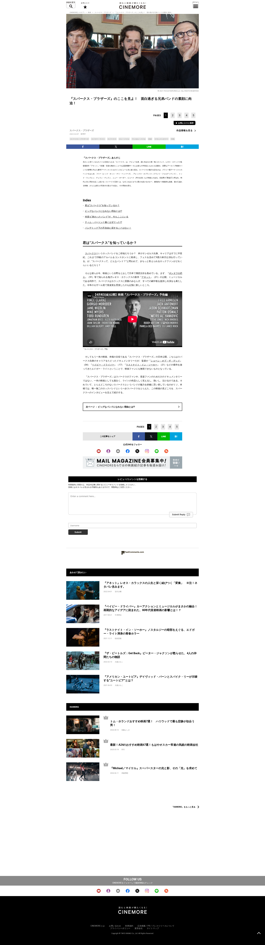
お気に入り (85, 5)
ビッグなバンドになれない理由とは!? (103, 211)
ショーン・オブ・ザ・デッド (165, 360)
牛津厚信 (118, 615)
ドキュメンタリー (161, 139)
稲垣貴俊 (118, 638)
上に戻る (259, 933)
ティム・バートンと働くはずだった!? (103, 222)
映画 (89, 12)
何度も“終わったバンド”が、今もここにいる (106, 216)
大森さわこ (119, 662)
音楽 (150, 139)
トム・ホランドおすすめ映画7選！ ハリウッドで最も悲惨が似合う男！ (152, 723)
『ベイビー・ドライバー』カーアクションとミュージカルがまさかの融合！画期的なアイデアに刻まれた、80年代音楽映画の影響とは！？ (150, 608)
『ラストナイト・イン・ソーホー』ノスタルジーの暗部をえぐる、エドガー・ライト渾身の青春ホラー (149, 631)
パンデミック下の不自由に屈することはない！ (108, 228)
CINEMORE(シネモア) (77, 12)
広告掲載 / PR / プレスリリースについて (155, 926)
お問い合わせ (115, 926)
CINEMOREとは (98, 926)
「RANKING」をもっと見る (183, 807)
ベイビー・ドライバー (103, 364)
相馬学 (83, 134)
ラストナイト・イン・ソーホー (141, 364)
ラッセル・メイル (138, 139)
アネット (145, 277)
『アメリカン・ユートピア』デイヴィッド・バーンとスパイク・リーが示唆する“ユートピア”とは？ (150, 678)
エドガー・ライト (98, 139)
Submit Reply (178, 514)
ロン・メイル (124, 139)
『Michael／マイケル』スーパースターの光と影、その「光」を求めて (153, 768)
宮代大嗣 (118, 592)
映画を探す (70, 5)
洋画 (172, 139)
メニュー (196, 5)
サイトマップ (153, 928)
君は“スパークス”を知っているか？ (102, 205)
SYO (123, 750)
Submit (78, 532)
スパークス (112, 139)
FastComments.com (134, 552)
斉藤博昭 (124, 773)
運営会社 (139, 928)
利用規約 (71, 485)
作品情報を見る (184, 130)
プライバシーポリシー (120, 928)
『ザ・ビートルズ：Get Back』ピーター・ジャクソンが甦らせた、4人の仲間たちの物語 (150, 655)
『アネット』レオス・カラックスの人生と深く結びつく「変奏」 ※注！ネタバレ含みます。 (150, 584)
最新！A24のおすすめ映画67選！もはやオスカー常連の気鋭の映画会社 (154, 744)
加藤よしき (125, 730)
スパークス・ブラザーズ (103, 12)
